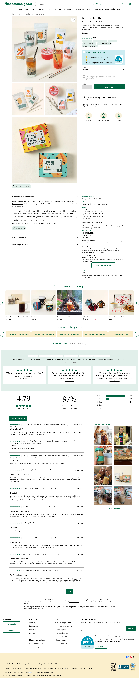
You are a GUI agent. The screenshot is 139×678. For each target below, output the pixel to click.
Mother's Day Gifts (23, 664)
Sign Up (131, 628)
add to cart (109, 87)
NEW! (21, 9)
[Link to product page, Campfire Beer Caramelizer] (69, 302)
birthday (33, 9)
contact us (12, 630)
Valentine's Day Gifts (39, 664)
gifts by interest (74, 602)
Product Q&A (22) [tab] (77, 343)
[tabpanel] (69, 473)
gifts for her (86, 607)
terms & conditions (17, 668)
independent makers (36, 643)
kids (60, 9)
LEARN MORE (101, 646)
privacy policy (48, 668)
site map (6, 668)
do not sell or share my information (16, 672)
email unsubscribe (61, 633)
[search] (37, 4)
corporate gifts (110, 9)
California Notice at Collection (44, 672)
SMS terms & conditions (33, 668)
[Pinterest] (131, 656)
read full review (24, 378)
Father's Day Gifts (9, 664)
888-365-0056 (31, 675)
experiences (99, 9)
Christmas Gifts (53, 664)
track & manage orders (63, 623)
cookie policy (59, 668)
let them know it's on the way (112, 105)
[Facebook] (127, 656)
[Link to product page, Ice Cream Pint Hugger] (43, 302)
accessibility (59, 647)
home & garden (69, 9)
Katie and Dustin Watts (97, 22)
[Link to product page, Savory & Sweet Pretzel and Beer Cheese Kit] (121, 302)
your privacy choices (87, 668)
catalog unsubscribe (62, 640)
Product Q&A (86, 277)
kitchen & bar (80, 9)
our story (32, 623)
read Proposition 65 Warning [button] (47, 223)
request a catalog (61, 636)
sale (118, 9)
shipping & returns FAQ (63, 626)
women (48, 9)
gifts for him (75, 607)
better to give (34, 626)
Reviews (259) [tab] (60, 343)
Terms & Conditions (113, 622)
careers (32, 633)
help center (12, 624)
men (55, 9)
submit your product (36, 647)
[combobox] (64, 4)
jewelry (89, 9)
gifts (26, 9)
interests (41, 9)
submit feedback (61, 643)
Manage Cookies (72, 668)
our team (32, 630)
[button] (73, 20)
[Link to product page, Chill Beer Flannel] (95, 302)
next (69, 592)
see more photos (113, 509)
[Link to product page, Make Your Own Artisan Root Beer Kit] (17, 302)
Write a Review (18, 418)
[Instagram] (134, 656)
